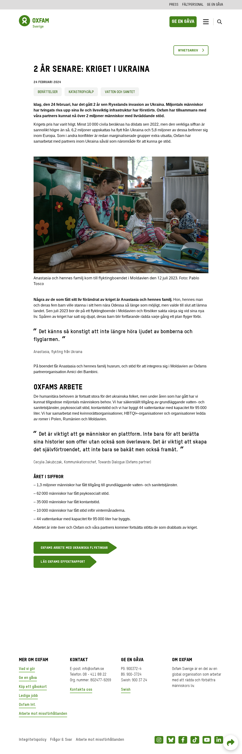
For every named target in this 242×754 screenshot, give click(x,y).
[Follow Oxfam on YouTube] (207, 740)
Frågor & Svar (61, 740)
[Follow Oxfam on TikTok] (194, 740)
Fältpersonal (192, 4)
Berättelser (48, 92)
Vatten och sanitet (120, 92)
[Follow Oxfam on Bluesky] (171, 740)
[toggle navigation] (205, 21)
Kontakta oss (81, 690)
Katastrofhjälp (81, 92)
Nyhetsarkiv (188, 50)
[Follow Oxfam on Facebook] (182, 740)
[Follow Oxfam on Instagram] (159, 740)
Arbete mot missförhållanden (43, 714)
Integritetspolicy (32, 740)
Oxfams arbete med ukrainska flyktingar (74, 548)
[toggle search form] (219, 21)
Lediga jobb (28, 696)
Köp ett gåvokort (33, 687)
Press (173, 4)
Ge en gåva (215, 4)
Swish (125, 690)
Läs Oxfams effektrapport (63, 561)
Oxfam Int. (27, 705)
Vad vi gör (27, 669)
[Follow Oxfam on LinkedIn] (218, 740)
